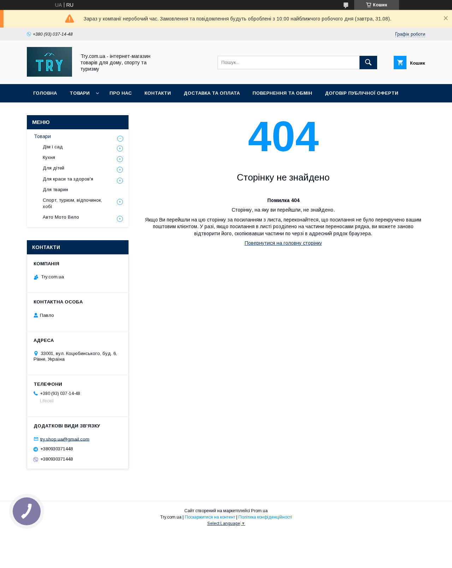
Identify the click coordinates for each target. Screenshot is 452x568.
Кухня (49, 157)
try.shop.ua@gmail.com (64, 439)
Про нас (120, 93)
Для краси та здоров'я (68, 179)
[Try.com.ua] (49, 75)
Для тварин (55, 189)
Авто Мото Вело (61, 217)
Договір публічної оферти (361, 93)
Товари (80, 93)
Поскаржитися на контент (210, 517)
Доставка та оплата (212, 93)
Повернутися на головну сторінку (283, 243)
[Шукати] (368, 62)
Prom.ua (259, 510)
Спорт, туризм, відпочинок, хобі (72, 203)
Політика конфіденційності (265, 517)
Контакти (157, 93)
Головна (45, 93)
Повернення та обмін (282, 93)
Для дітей (53, 168)
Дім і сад (53, 146)
